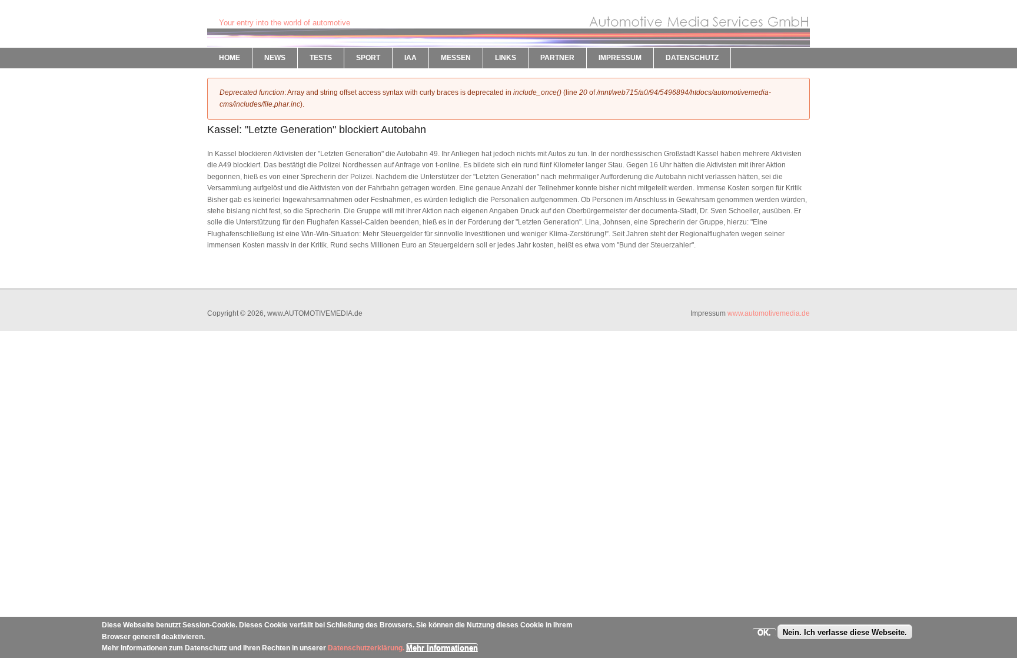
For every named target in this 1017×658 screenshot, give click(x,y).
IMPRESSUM (620, 58)
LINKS (505, 58)
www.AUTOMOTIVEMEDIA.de (279, 12)
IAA (410, 58)
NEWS (274, 58)
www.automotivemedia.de (768, 313)
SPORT (368, 58)
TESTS (321, 58)
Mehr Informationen (442, 647)
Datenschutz (692, 58)
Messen (456, 58)
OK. (764, 632)
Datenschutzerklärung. (366, 648)
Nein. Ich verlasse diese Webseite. (845, 632)
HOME (229, 58)
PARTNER (557, 58)
